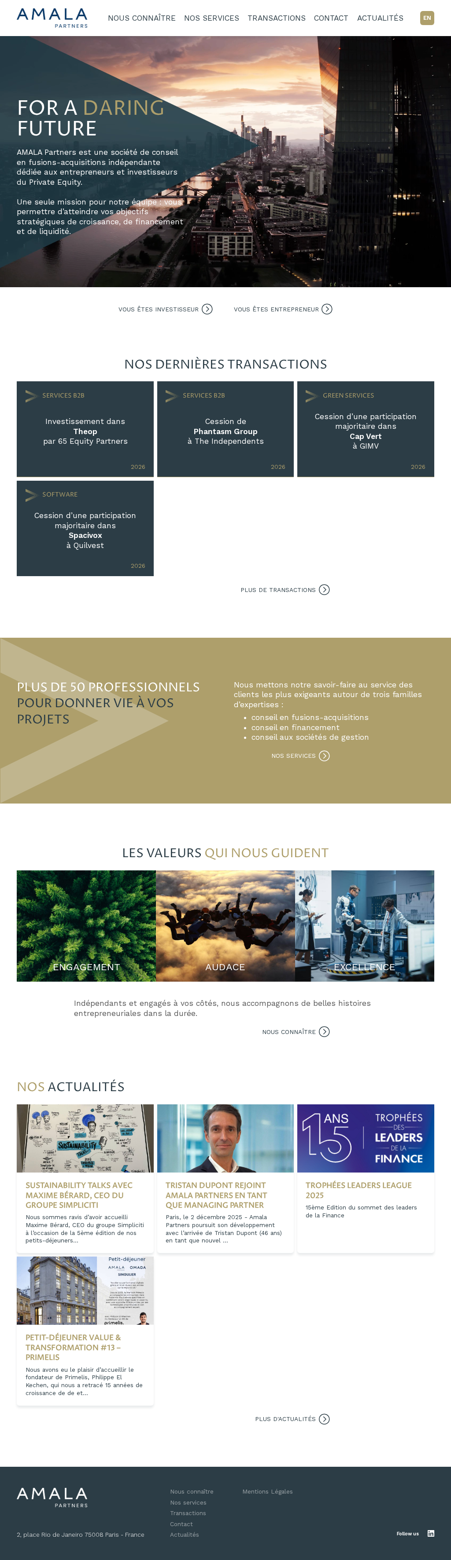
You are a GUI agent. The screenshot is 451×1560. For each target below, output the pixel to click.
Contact (331, 18)
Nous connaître (142, 18)
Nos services (211, 18)
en (427, 17)
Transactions (277, 18)
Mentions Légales (267, 1491)
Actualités (380, 18)
